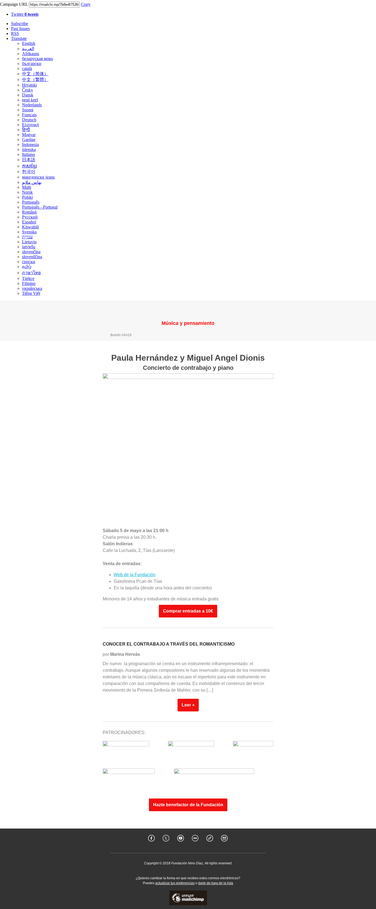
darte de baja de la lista (215, 883)
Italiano (28, 154)
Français (29, 114)
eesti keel (30, 100)
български (31, 63)
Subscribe (19, 23)
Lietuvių (29, 241)
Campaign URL (14, 4)
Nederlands (32, 105)
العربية (28, 48)
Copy (86, 4)
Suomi (27, 109)
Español (29, 222)
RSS (15, 33)
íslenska (29, 149)
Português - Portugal (40, 207)
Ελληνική (30, 124)
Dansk (27, 95)
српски (28, 261)
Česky (27, 90)
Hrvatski (29, 85)
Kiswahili (30, 227)
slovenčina (31, 251)
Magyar (29, 134)
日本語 (28, 159)
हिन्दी (26, 129)
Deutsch (29, 119)
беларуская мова (37, 58)
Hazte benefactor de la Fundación (188, 805)
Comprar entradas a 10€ (188, 611)
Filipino (29, 283)
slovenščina (32, 256)
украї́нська (32, 288)
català (27, 68)
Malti (26, 187)
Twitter (25, 14)
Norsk (27, 192)
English (28, 43)
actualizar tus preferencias (175, 883)
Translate (19, 38)
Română (29, 212)
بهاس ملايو (32, 182)
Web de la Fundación (135, 574)
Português (30, 202)
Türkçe (28, 278)
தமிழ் (26, 266)
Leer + (188, 705)
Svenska (29, 232)
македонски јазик (38, 177)
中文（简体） (35, 73)
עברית (27, 236)
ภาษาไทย (31, 272)
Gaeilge (29, 139)
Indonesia (30, 144)
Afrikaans (30, 53)
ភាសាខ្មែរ (29, 166)
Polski (27, 197)
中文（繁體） (35, 79)
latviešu (28, 246)
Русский (30, 217)
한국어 (28, 171)
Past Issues (20, 28)
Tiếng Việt (31, 293)
